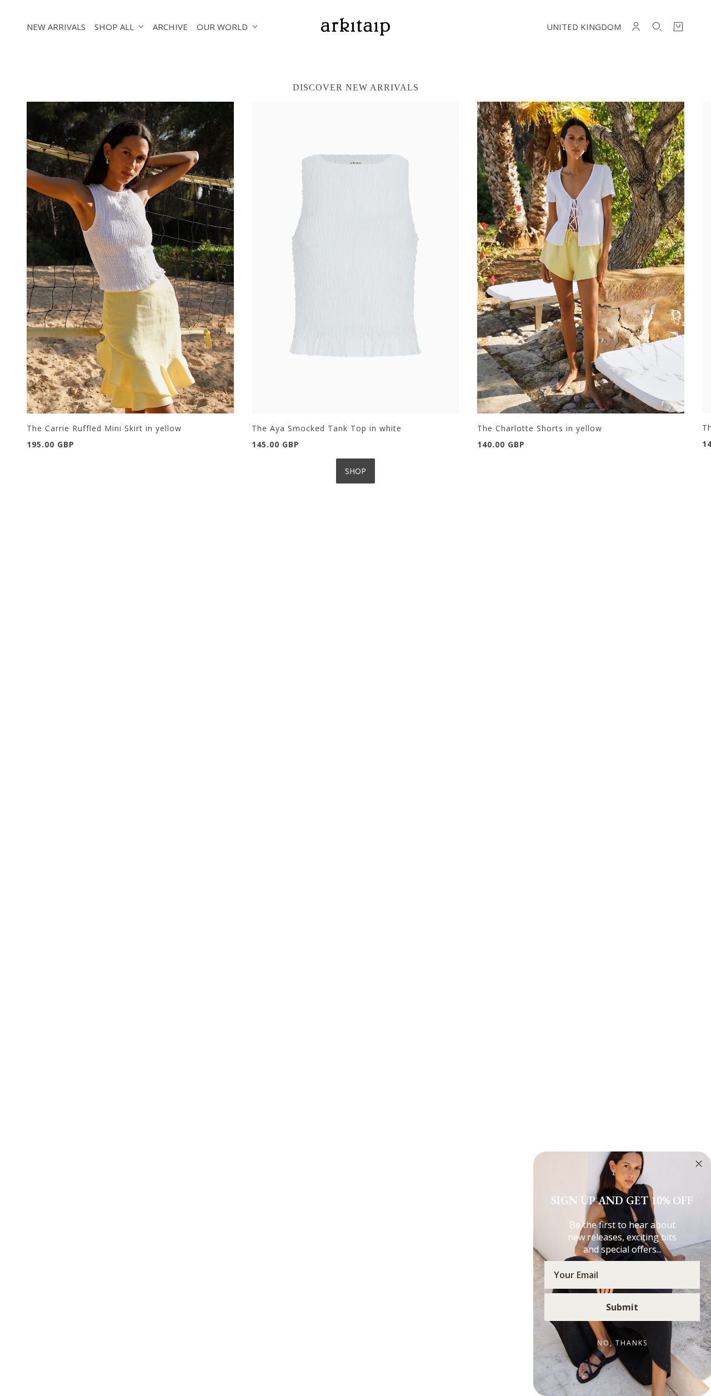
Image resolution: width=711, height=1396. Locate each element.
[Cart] (678, 27)
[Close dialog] (698, 1163)
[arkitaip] (355, 27)
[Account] (636, 27)
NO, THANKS (622, 1343)
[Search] (657, 27)
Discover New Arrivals (356, 87)
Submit (622, 1307)
